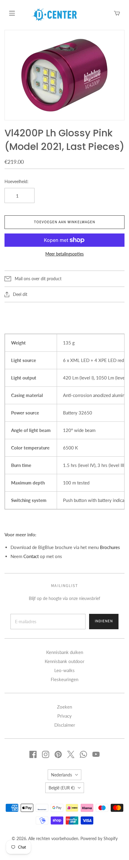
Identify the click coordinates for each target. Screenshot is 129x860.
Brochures (110, 547)
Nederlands (61, 774)
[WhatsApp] (83, 754)
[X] (70, 754)
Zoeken (64, 706)
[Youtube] (96, 754)
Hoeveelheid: (16, 181)
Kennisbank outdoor (64, 661)
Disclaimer (64, 725)
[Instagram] (45, 754)
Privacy (64, 716)
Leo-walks (64, 670)
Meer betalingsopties (64, 253)
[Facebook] (33, 754)
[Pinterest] (58, 754)
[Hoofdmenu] (12, 13)
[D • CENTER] (54, 14)
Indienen (104, 621)
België (62, 787)
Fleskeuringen (64, 679)
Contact (31, 556)
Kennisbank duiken (64, 652)
